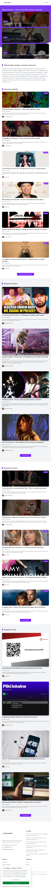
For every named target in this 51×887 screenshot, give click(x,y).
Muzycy (27, 864)
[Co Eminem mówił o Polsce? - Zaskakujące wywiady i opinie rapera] (25, 300)
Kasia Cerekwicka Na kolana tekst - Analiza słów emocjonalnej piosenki (18, 23)
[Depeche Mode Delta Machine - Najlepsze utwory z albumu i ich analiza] (25, 220)
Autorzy (4, 859)
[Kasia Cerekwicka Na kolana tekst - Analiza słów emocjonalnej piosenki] (25, 19)
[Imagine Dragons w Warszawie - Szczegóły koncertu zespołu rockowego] (25, 342)
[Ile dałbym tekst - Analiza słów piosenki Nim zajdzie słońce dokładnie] (25, 598)
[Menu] (45, 2)
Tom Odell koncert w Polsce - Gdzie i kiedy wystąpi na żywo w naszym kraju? (20, 39)
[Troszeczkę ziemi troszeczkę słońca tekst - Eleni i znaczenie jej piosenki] (25, 479)
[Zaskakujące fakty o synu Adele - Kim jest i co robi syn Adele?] (25, 51)
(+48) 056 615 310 (8, 847)
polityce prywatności (20, 876)
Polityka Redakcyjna (43, 874)
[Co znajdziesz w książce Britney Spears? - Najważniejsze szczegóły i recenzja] (25, 250)
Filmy (27, 862)
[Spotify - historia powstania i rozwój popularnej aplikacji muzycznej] (25, 743)
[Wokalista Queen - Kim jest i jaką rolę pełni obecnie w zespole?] (25, 384)
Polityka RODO (35, 874)
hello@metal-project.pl (8, 849)
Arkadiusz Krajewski (9, 323)
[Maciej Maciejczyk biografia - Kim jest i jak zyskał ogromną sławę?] (25, 190)
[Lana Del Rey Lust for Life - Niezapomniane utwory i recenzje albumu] (25, 159)
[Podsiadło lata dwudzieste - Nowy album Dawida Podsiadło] (25, 129)
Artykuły (28, 831)
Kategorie (29, 859)
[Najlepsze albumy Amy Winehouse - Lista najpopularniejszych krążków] (25, 568)
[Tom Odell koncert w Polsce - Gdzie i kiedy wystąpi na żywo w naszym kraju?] (25, 35)
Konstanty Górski (8, 810)
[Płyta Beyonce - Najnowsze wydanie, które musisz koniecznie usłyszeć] (25, 508)
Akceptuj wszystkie (16, 883)
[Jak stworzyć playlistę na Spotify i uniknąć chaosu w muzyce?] (25, 786)
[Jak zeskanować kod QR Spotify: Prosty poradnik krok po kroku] (25, 649)
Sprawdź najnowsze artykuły (25, 274)
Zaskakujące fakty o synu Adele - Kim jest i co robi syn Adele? (22, 55)
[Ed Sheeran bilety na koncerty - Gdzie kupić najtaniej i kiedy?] (25, 100)
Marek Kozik (7, 676)
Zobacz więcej (25, 455)
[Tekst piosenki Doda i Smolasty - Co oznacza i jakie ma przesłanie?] (25, 538)
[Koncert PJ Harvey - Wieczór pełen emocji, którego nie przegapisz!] (25, 427)
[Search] (47, 2)
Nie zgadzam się (16, 879)
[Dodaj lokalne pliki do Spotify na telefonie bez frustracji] (25, 698)
